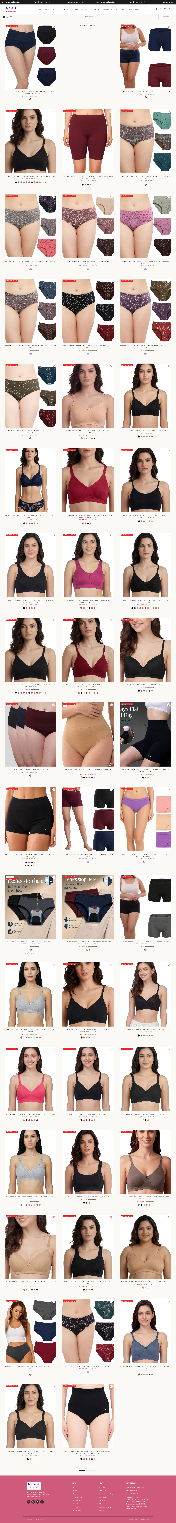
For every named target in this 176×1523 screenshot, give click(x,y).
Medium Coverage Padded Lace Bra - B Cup (145, 1029)
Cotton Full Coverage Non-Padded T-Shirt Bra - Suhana (30, 176)
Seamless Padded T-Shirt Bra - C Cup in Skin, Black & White (31, 1452)
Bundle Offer (77, 1510)
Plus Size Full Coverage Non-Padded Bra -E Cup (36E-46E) (145, 1281)
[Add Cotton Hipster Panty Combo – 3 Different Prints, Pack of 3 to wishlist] (168, 111)
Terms (136, 1519)
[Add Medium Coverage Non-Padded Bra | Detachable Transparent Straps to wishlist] (111, 964)
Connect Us (103, 1497)
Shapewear (66, 9)
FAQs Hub (102, 1487)
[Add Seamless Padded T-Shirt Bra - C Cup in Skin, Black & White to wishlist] (53, 1386)
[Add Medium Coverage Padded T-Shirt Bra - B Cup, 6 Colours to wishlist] (53, 1049)
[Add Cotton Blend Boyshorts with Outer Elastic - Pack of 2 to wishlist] (168, 27)
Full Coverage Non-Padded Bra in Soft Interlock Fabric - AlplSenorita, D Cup (88, 516)
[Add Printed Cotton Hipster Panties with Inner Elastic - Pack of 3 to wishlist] (53, 1301)
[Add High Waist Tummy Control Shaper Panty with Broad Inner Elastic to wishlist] (168, 704)
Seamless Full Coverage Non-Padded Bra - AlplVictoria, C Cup (145, 1367)
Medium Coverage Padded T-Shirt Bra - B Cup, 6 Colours (30, 1114)
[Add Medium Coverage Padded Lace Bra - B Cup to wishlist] (168, 964)
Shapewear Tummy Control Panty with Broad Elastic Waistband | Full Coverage (88, 1452)
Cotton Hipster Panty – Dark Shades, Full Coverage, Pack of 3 (88, 347)
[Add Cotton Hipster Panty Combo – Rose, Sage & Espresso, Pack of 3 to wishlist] (168, 196)
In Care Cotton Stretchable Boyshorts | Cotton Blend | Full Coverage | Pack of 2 (145, 943)
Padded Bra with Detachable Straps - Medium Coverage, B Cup (30, 1282)
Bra (46, 9)
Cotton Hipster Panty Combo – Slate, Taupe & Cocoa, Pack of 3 (30, 347)
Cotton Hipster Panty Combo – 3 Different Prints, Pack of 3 (145, 177)
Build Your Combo (88, 25)
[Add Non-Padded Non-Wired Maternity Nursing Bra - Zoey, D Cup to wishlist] (53, 1132)
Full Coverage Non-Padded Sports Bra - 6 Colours (145, 515)
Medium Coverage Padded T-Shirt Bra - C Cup (88, 1114)
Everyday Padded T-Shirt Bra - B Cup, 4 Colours (145, 430)
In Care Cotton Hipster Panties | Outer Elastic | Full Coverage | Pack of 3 (145, 855)
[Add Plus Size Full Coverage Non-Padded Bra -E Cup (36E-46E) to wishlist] (168, 1217)
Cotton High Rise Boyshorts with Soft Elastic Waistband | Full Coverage (88, 177)
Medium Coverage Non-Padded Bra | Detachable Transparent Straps (88, 1030)
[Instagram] (33, 1502)
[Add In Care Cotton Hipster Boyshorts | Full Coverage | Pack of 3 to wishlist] (111, 789)
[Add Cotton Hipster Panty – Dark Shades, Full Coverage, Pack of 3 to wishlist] (111, 281)
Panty (55, 9)
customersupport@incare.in (135, 1487)
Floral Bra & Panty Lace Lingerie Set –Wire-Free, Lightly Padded (30, 516)
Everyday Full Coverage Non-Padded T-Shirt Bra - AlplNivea (88, 431)
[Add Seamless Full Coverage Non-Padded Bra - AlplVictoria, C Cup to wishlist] (168, 1301)
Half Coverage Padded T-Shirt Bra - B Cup (145, 685)
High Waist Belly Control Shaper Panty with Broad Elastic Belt (88, 770)
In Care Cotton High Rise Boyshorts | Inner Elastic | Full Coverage (30, 855)
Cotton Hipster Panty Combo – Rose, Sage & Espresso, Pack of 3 (145, 262)
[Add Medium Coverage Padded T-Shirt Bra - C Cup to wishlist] (111, 1049)
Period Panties (77, 1497)
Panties (75, 1490)
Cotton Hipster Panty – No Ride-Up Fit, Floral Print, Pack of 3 (145, 347)
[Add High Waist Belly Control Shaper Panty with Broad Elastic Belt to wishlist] (111, 704)
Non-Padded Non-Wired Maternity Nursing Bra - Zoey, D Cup (30, 1198)
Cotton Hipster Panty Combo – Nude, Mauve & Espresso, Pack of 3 (88, 262)
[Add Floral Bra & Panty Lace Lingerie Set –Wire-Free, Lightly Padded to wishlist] (53, 450)
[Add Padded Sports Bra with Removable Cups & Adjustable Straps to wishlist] (111, 1217)
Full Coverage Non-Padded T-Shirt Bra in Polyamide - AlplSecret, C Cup (30, 601)
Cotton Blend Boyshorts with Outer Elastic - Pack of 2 (145, 91)
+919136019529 (131, 1490)
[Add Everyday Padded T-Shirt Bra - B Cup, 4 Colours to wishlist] (168, 366)
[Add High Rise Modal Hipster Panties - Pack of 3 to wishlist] (53, 704)
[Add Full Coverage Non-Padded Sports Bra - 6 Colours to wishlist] (168, 450)
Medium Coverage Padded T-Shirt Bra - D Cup (145, 1114)
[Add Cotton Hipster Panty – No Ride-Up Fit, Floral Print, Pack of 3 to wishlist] (168, 281)
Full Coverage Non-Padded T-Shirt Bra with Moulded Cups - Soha (145, 601)
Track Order (133, 9)
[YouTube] (37, 1502)
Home (39, 9)
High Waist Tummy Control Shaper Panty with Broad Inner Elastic (145, 770)
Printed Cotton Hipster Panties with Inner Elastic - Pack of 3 (30, 1367)
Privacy (131, 1519)
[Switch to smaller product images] (7, 17)
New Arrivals (77, 1500)
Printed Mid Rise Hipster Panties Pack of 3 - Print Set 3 (88, 1366)
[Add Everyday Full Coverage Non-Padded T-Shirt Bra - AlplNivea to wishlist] (111, 366)
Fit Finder (76, 1507)
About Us (120, 9)
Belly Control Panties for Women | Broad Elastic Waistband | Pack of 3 (31, 92)
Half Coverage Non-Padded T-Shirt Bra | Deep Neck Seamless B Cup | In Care (88, 686)
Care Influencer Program (107, 1494)
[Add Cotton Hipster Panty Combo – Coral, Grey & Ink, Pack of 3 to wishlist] (53, 196)
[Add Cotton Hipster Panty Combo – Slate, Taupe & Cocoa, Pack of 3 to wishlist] (53, 281)
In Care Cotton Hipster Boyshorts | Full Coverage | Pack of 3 (88, 855)
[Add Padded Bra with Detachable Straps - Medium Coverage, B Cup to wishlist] (53, 1217)
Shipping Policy (144, 1519)
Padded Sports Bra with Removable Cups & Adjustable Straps (88, 1282)
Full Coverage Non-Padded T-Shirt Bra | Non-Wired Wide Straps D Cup (30, 686)
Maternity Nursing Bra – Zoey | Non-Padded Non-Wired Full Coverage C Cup (30, 1030)
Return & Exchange (105, 1507)
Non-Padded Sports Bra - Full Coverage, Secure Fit (88, 1197)
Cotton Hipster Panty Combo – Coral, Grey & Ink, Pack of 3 (30, 262)
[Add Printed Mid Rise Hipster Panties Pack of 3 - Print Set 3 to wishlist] (111, 1301)
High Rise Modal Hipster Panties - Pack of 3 (31, 769)
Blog (100, 1504)
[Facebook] (28, 1502)
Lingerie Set (80, 9)
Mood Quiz (94, 9)
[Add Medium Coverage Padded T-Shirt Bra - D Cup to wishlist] (168, 1049)
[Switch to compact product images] (11, 17)
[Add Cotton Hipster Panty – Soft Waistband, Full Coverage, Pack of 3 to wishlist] (53, 366)
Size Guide (107, 9)
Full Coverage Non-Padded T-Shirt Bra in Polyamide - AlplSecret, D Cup (88, 601)
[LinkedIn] (42, 1502)
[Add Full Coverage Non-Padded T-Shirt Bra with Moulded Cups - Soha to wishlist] (168, 535)
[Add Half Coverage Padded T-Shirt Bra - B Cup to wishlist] (168, 620)
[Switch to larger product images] (4, 17)
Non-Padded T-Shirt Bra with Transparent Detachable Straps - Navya (145, 1198)
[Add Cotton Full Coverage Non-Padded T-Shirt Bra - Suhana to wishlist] (53, 111)
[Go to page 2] (94, 1468)
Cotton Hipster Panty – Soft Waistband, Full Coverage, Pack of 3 (30, 431)
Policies (101, 1510)
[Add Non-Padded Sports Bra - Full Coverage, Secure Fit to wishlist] (111, 1132)
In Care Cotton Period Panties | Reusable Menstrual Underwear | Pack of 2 (30, 943)
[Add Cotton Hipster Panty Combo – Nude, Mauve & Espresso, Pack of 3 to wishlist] (111, 196)
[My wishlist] (165, 9)
